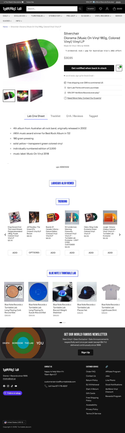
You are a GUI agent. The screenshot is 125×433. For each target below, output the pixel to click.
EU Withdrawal (92, 384)
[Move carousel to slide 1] (61, 322)
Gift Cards (90, 393)
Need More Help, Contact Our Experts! (84, 98)
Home (5, 27)
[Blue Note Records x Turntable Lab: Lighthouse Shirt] (111, 292)
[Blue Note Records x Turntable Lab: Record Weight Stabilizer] (62, 292)
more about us (9, 378)
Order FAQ (90, 371)
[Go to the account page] (107, 8)
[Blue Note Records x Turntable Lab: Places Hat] (87, 292)
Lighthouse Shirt (109, 310)
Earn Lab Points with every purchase (83, 88)
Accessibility (91, 405)
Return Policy (92, 380)
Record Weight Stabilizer (60, 311)
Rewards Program (113, 396)
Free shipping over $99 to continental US (85, 83)
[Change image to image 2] (23, 96)
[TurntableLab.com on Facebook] (4, 386)
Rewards (91, 9)
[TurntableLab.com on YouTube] (15, 386)
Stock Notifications (113, 384)
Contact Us (91, 376)
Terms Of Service (93, 413)
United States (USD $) (15, 422)
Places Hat (82, 310)
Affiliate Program (112, 371)
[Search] (80, 8)
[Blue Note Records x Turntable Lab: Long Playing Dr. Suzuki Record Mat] (38, 292)
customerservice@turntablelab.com (60, 382)
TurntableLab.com (24, 427)
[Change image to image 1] (9, 96)
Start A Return (92, 389)
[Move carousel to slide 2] (64, 322)
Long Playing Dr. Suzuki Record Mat (37, 311)
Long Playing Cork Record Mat (13, 311)
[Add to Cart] (21, 299)
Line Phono (110, 380)
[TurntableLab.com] (12, 9)
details (118, 2)
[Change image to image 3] (36, 96)
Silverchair (71, 33)
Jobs (107, 376)
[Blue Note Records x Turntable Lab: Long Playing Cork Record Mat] (14, 292)
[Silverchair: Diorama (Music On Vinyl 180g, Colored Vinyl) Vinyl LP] (32, 58)
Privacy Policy (92, 409)
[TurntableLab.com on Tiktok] (11, 386)
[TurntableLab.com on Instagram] (8, 386)
